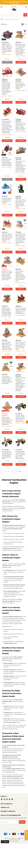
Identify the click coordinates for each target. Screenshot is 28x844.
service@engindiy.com (7, 511)
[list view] (25, 24)
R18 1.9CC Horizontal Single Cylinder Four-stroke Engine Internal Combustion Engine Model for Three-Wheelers (7, 237)
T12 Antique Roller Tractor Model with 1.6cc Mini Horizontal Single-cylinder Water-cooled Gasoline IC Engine (20, 455)
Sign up (22, 822)
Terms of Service (12, 838)
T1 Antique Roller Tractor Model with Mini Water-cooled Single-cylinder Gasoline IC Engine (20, 418)
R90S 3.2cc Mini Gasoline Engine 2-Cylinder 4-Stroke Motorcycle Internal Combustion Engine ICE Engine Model (6, 311)
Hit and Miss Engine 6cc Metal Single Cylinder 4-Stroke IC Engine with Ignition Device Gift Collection (7, 162)
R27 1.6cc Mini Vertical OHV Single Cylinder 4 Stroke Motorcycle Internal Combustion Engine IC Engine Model (7, 380)
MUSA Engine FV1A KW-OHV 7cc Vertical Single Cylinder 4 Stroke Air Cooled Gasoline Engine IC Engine (21, 203)
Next (20, 471)
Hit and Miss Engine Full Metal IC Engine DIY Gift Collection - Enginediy (7, 200)
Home (2, 19)
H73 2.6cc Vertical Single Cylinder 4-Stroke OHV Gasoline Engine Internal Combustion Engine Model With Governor (7, 345)
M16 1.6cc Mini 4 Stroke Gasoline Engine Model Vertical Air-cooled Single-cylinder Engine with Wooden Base (7, 421)
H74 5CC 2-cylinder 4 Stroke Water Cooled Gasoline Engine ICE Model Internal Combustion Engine (21, 310)
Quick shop (7, 59)
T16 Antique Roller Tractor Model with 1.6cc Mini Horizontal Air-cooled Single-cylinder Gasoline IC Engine (7, 455)
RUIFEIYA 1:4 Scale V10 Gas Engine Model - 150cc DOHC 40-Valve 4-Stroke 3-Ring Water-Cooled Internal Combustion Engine (7, 48)
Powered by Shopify (14, 841)
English (13, 828)
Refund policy (20, 838)
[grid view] (22, 24)
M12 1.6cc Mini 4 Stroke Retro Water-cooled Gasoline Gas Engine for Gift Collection (20, 85)
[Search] (25, 14)
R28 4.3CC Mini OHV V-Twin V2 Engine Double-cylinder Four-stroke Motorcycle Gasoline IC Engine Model (21, 345)
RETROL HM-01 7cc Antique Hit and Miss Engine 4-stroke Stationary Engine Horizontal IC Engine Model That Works (21, 126)
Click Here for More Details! (18, 2)
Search (6, 838)
